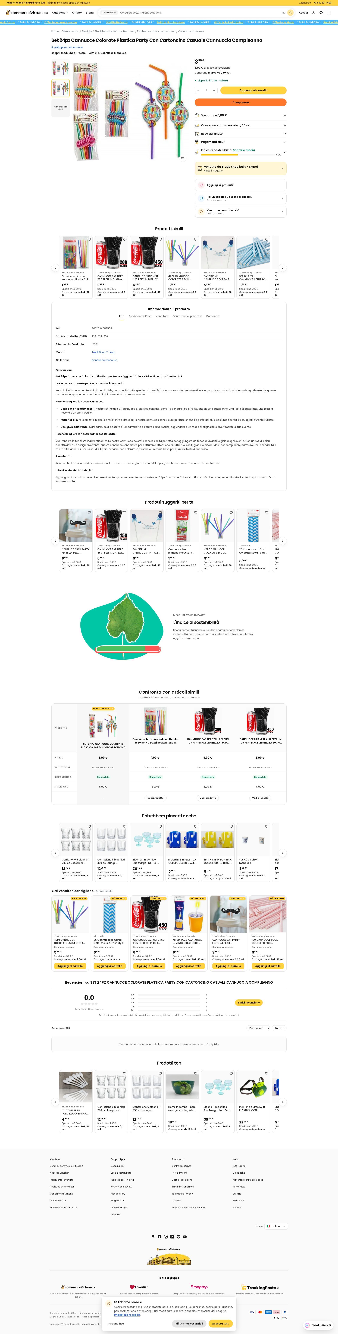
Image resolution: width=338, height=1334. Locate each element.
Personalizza (116, 1323)
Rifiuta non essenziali (189, 1323)
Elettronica (238, 1200)
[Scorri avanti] (283, 268)
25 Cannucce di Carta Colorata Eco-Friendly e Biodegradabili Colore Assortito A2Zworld (253, 551)
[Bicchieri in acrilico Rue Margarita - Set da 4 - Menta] (146, 839)
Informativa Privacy (182, 1193)
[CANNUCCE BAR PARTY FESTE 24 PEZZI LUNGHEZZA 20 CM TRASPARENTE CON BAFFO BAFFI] (75, 525)
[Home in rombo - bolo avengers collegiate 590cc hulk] (182, 1086)
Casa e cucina (70, 31)
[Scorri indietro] (55, 268)
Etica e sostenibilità (121, 1172)
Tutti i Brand (239, 1165)
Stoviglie (87, 31)
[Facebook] (159, 1236)
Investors (116, 1214)
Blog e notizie (118, 1200)
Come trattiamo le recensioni (223, 1015)
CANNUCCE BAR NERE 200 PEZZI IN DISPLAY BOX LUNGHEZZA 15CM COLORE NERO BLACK (110, 278)
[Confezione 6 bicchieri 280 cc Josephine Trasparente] (75, 839)
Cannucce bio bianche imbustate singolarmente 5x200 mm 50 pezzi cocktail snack (181, 551)
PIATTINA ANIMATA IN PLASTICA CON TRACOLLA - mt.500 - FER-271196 (252, 1109)
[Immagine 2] (60, 88)
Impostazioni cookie (127, 1315)
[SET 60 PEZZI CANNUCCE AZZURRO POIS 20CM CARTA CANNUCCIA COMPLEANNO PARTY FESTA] (253, 252)
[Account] (313, 12)
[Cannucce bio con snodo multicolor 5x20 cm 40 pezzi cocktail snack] (75, 252)
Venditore (162, 316)
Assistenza (305, 2)
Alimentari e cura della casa (248, 1179)
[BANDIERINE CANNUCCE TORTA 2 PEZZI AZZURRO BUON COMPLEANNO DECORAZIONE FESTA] (217, 252)
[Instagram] (166, 1236)
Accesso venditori (59, 1172)
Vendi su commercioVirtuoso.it (66, 1165)
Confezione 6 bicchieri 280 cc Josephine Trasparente (75, 861)
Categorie (58, 12)
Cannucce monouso (191, 31)
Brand (90, 12)
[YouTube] (185, 1236)
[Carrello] (328, 12)
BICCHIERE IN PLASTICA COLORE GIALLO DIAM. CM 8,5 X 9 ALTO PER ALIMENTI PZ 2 (217, 861)
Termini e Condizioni (183, 1186)
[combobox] (199, 12)
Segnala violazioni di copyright (188, 1207)
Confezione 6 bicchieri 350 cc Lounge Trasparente (111, 861)
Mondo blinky (118, 1193)
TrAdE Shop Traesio (73, 272)
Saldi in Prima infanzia (35, 22)
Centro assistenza (181, 1165)
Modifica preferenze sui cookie (97, 1316)
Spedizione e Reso (140, 316)
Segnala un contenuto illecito (64, 1316)
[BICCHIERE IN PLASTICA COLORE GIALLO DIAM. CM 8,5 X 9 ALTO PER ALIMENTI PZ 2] (217, 839)
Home (55, 31)
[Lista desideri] (321, 12)
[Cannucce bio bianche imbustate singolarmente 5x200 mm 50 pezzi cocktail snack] (182, 525)
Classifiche (239, 1172)
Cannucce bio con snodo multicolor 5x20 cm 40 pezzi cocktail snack (76, 278)
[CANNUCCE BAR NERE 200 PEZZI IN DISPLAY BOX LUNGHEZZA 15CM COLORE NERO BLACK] (111, 252)
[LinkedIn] (172, 1236)
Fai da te (237, 1207)
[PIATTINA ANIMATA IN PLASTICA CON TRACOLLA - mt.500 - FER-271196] (253, 1086)
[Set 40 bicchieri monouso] (253, 839)
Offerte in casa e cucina (95, 22)
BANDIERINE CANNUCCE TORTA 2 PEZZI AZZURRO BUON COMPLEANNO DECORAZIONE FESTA (217, 278)
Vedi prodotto (156, 797)
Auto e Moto (239, 1186)
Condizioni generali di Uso (63, 1313)
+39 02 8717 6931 (323, 2)
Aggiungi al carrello (254, 90)
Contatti (176, 1200)
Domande (212, 316)
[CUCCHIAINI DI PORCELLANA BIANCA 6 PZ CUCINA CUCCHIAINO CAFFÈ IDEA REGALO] (75, 1086)
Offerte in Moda (318, 22)
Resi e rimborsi (179, 1172)
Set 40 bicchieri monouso (248, 861)
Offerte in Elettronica (263, 22)
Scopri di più (117, 1165)
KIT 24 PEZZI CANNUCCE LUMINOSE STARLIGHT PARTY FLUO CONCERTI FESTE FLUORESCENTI (187, 941)
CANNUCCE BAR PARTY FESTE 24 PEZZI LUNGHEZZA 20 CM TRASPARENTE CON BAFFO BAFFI (75, 551)
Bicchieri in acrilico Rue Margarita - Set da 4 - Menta (145, 861)
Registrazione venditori (62, 1186)
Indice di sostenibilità (122, 1179)
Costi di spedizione (182, 1179)
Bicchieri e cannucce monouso (156, 31)
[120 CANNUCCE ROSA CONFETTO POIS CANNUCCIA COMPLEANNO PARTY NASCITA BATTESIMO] (267, 914)
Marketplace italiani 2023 (63, 1207)
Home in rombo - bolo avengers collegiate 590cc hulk (182, 1109)
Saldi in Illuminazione (205, 22)
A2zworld (244, 545)
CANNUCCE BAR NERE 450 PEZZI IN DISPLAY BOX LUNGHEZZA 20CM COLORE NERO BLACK (146, 278)
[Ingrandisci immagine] (182, 158)
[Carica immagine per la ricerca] (283, 12)
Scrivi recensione (249, 1002)
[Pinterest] (178, 1236)
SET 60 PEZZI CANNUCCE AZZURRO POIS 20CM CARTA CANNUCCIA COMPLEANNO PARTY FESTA (252, 278)
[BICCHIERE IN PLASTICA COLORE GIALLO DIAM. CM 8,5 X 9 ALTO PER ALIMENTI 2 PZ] (182, 839)
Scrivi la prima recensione (67, 47)
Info (121, 316)
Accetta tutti (220, 1323)
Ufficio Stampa (119, 1207)
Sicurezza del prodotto (187, 316)
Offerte (77, 12)
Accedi (303, 12)
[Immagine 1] (60, 68)
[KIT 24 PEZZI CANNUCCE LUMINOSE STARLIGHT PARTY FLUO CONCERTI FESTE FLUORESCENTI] (188, 914)
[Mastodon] (153, 1236)
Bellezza (237, 1193)
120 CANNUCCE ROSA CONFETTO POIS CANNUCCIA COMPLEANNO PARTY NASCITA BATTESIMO (265, 941)
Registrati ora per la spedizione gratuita (69, 2)
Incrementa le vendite (61, 1179)
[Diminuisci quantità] (198, 90)
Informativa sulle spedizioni (93, 1313)
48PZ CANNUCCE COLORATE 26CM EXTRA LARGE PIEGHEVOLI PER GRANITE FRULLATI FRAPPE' (179, 278)
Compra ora (241, 102)
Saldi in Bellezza (151, 22)
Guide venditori (58, 1200)
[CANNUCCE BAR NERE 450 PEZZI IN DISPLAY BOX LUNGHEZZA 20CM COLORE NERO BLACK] (146, 252)
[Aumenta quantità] (213, 90)
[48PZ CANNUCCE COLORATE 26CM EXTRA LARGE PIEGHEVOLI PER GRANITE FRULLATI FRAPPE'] (182, 252)
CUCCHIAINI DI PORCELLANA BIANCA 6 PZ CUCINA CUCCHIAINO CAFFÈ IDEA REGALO (75, 1112)
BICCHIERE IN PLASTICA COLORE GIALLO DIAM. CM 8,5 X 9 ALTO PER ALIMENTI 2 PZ (182, 861)
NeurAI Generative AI (121, 1186)
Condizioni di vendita (61, 1193)
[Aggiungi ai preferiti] (89, 239)
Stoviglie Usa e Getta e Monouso (114, 31)
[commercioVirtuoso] (27, 13)
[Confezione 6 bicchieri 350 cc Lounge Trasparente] (111, 839)
